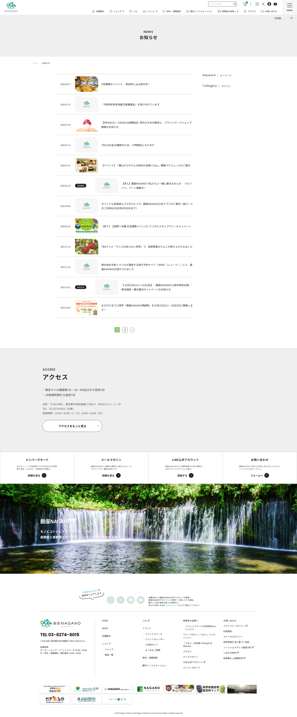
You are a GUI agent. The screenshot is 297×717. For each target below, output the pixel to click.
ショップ (118, 11)
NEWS (105, 628)
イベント (151, 11)
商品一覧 (109, 654)
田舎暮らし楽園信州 (233, 658)
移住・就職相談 (174, 11)
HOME (105, 620)
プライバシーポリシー (234, 625)
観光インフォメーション (201, 11)
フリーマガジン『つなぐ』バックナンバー (199, 636)
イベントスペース (153, 633)
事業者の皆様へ (229, 11)
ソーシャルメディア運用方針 (237, 647)
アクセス (252, 11)
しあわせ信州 (229, 652)
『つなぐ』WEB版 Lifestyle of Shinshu (197, 645)
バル (135, 11)
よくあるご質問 (152, 650)
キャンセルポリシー (233, 636)
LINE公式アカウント (193, 662)
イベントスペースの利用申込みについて (201, 628)
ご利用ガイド (151, 644)
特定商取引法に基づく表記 (236, 642)
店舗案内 (100, 11)
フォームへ (256, 475)
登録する (182, 475)
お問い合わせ (271, 11)
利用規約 (227, 631)
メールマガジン (190, 656)
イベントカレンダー (155, 639)
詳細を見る (34, 475)
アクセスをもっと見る (72, 426)
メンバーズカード (191, 667)
